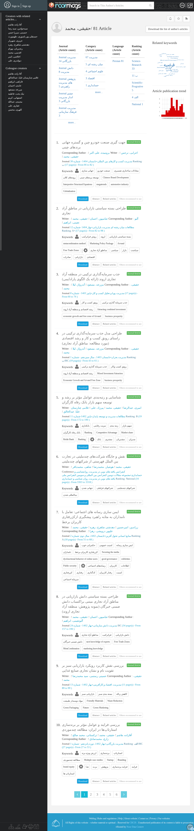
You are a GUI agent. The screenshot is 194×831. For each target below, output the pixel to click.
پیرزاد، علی (97, 407)
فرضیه (169, 65)
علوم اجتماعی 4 (94, 71)
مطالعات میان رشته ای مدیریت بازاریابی (113, 227)
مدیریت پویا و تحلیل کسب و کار (108, 293)
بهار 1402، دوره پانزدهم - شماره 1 (87, 743)
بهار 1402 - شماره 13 (81, 684)
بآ (168, 59)
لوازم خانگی (161, 70)
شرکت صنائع (176, 71)
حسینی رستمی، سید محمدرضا (89, 676)
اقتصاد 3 (90, 78)
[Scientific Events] (36, 827)
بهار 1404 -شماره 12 (80, 227)
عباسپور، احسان (99, 218)
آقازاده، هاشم (124, 735)
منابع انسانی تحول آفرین (118, 535)
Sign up (26, 6)
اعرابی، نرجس (129, 152)
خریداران (182, 63)
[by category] (11, 827)
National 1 (137, 104)
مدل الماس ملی (172, 74)
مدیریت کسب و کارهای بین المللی (114, 161)
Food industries (174, 58)
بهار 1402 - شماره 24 (81, 625)
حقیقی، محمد (71, 156)
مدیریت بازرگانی (114, 743)
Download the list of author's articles (168, 29)
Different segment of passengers (168, 60)
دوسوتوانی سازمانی (174, 72)
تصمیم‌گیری (164, 53)
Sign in (16, 6)
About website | (131, 818)
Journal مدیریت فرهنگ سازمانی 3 (68, 112)
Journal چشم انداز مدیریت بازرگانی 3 (66, 97)
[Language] (182, 5)
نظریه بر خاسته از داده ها (181, 67)
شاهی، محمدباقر (82, 467)
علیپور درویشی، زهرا (101, 531)
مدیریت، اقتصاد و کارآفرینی (107, 684)
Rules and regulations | (107, 818)
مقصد (161, 56)
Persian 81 (118, 61)
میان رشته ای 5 (94, 64)
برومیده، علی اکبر (100, 152)
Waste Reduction (161, 67)
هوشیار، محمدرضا (103, 467)
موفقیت (160, 55)
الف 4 (135, 97)
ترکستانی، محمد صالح (85, 735)
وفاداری (168, 68)
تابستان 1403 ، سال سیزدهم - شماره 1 (90, 357)
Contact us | (144, 818)
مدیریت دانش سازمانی (105, 625)
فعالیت (165, 76)
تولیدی (161, 65)
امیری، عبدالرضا (132, 407)
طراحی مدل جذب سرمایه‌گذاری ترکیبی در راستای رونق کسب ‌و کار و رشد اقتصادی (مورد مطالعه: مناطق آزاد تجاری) (92, 338)
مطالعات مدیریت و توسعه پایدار (109, 416)
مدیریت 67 (92, 57)
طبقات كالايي (160, 62)
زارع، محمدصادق (99, 739)
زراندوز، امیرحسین (127, 527)
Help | (121, 818)
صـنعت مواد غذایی (180, 60)
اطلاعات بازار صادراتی (170, 54)
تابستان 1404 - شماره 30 (83, 161)
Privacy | (153, 818)
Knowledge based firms (173, 57)
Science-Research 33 (136, 65)
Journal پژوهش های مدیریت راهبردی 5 (67, 82)
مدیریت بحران (118, 357)
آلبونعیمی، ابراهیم (73, 620)
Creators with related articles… (18, 18)
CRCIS (133, 822)
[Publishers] (30, 827)
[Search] (150, 5)
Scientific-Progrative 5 (137, 86)
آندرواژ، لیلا (79, 284)
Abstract (95, 199)
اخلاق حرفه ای (175, 69)
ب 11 (135, 75)
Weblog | (93, 818)
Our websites (164, 818)
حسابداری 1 (92, 85)
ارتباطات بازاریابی (169, 75)
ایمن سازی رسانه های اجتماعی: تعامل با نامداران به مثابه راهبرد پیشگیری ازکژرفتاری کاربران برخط (93, 517)
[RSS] (186, 19)
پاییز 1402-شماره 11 (80, 416)
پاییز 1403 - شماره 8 (80, 293)
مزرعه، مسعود (95, 284)
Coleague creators (16, 68)
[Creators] (24, 827)
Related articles (109, 199)
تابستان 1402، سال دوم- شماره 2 (87, 535)
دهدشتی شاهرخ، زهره (102, 527)
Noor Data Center (134, 827)
